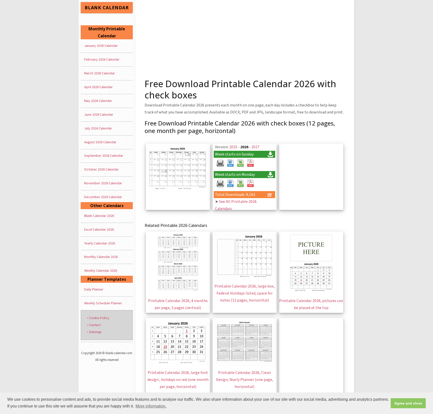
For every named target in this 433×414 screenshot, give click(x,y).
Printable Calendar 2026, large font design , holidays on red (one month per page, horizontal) (177, 379)
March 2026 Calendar (99, 73)
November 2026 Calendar (103, 183)
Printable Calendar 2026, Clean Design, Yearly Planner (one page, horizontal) (244, 379)
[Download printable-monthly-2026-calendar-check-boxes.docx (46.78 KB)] (230, 163)
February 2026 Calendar (102, 59)
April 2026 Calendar (98, 87)
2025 (233, 147)
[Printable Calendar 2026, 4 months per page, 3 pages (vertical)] (177, 294)
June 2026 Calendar (98, 114)
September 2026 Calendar (103, 155)
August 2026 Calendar (100, 142)
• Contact (94, 325)
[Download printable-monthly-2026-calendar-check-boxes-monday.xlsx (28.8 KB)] (240, 183)
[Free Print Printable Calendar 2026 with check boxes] (220, 163)
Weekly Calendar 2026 (100, 270)
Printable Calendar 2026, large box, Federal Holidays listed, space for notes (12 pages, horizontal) (244, 293)
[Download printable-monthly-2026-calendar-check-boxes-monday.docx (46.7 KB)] (230, 183)
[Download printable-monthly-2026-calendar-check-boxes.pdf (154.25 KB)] (250, 163)
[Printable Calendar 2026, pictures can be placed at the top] (311, 294)
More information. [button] (151, 406)
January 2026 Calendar (101, 45)
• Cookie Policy (98, 318)
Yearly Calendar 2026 (99, 243)
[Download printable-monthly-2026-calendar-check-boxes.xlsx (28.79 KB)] (240, 163)
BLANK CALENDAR (107, 8)
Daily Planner (93, 289)
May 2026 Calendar (98, 100)
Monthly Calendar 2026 (101, 256)
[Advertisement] (245, 38)
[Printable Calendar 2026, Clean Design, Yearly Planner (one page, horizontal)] (244, 365)
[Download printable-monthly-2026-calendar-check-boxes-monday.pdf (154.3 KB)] (250, 183)
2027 (255, 147)
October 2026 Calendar (101, 169)
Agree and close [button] (408, 403)
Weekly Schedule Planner (103, 303)
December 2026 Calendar (103, 197)
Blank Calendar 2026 (99, 215)
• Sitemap (94, 332)
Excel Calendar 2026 (99, 229)
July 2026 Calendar (98, 128)
